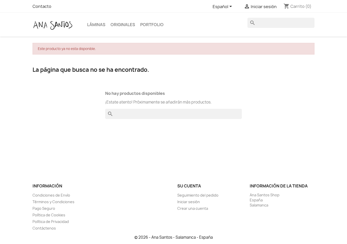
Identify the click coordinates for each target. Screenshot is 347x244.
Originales (123, 24)
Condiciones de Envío (51, 195)
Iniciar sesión (188, 201)
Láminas (96, 24)
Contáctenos (44, 228)
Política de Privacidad (51, 221)
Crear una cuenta (192, 208)
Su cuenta (189, 186)
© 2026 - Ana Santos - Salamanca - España (173, 237)
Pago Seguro (44, 208)
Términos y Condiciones (53, 201)
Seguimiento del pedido (197, 195)
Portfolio (152, 24)
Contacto (42, 6)
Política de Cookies (49, 215)
